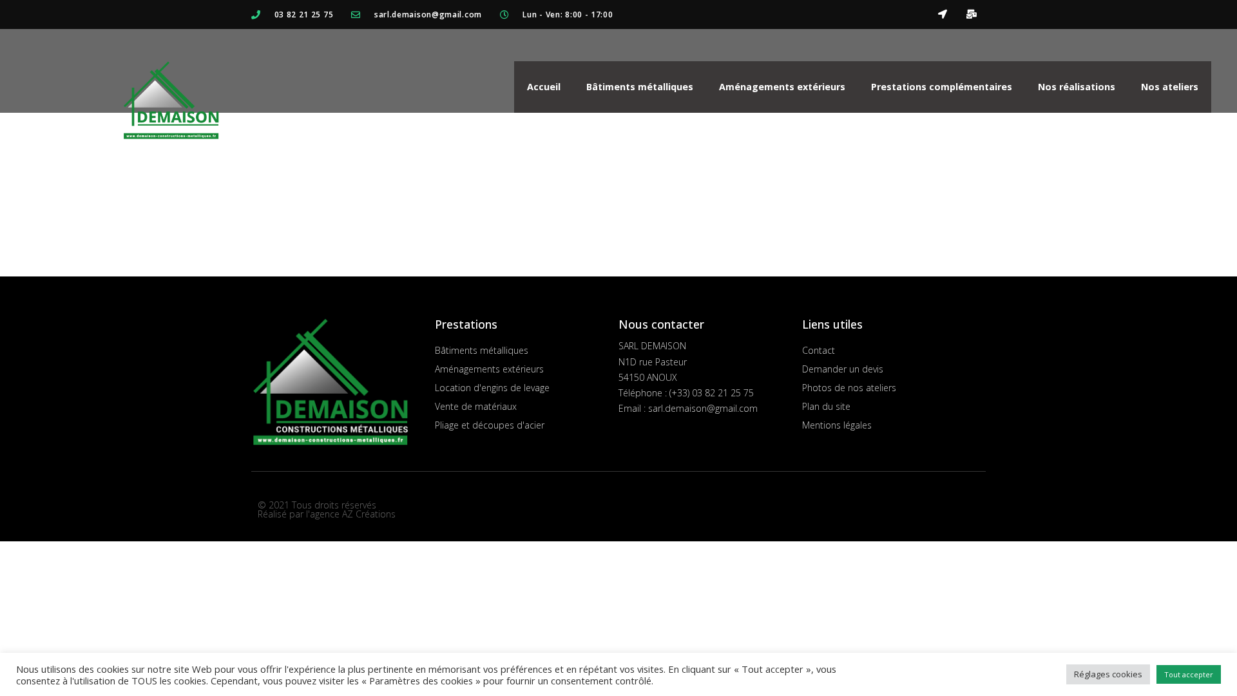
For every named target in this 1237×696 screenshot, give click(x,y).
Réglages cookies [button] (1108, 674)
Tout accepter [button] (1188, 674)
